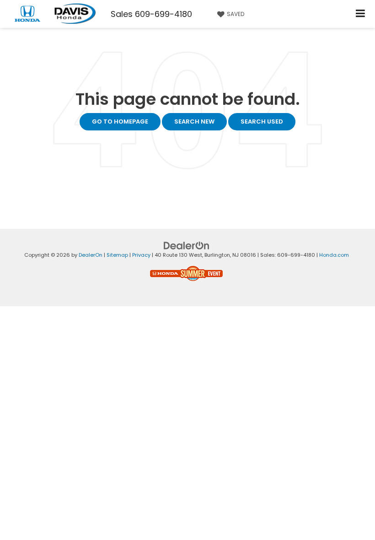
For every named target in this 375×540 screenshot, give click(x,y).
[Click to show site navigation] (360, 14)
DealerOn (90, 255)
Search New (194, 121)
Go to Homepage (120, 121)
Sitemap (117, 255)
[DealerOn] (186, 245)
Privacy (141, 255)
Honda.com (334, 255)
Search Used (262, 121)
